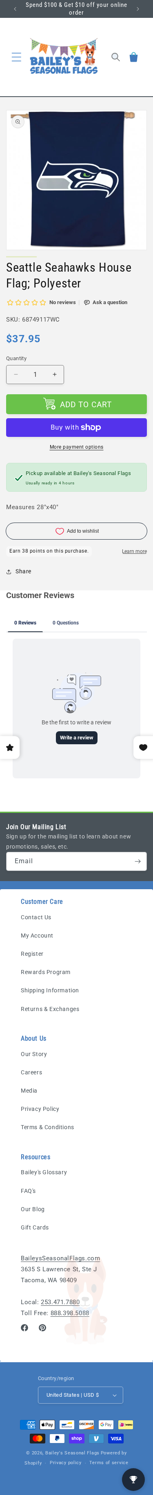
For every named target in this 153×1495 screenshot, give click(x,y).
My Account (37, 935)
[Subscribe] (137, 861)
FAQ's (28, 1191)
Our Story (34, 1054)
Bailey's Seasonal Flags (72, 1453)
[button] (16, 57)
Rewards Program (46, 972)
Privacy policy (66, 1462)
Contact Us (36, 917)
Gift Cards (35, 1227)
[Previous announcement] (15, 9)
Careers (31, 1072)
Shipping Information (50, 990)
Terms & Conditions (47, 1127)
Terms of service (108, 1462)
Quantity (16, 358)
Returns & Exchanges (50, 1009)
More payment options (77, 447)
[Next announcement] (138, 9)
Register (32, 954)
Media (29, 1090)
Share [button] (23, 571)
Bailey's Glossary (44, 1172)
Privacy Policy (40, 1109)
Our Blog (33, 1209)
